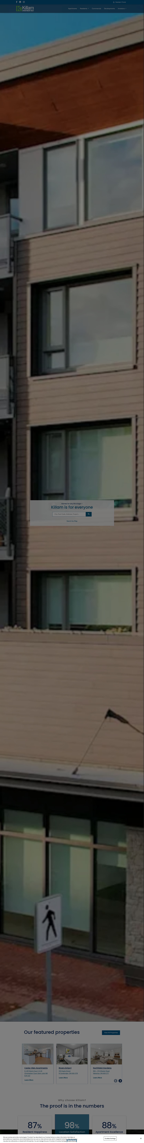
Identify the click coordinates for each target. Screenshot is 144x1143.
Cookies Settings (110, 1138)
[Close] (141, 1138)
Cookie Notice (71, 1141)
